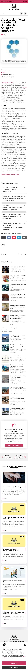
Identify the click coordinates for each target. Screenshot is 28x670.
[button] (25, 645)
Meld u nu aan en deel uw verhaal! (14, 430)
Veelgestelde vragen (8, 77)
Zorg (4, 34)
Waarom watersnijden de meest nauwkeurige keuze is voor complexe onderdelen (17, 317)
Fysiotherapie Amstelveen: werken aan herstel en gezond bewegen (17, 398)
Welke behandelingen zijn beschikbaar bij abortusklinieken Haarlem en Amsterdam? (14, 226)
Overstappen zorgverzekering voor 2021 (12, 581)
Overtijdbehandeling (8, 74)
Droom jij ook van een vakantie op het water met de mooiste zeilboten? (17, 410)
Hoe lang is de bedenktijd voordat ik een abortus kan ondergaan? (14, 216)
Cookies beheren (14, 667)
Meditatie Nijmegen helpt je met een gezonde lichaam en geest (13, 613)
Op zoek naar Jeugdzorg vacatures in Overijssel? (13, 518)
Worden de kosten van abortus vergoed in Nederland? (14, 189)
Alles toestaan (14, 663)
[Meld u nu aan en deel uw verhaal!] (14, 424)
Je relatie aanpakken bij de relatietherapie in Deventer (10, 549)
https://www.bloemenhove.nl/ (10, 174)
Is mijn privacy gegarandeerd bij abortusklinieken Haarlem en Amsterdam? (14, 198)
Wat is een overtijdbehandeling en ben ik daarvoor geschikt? (14, 207)
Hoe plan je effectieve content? (17, 355)
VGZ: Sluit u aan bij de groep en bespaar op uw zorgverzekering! (12, 486)
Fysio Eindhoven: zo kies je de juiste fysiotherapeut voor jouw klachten (17, 346)
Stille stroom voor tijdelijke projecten (10, 328)
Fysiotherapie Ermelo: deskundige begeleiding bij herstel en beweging (18, 286)
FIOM (3, 72)
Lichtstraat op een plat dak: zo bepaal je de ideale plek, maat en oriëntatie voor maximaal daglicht (18, 389)
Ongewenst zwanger (7, 82)
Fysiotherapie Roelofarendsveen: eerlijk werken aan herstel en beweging (18, 366)
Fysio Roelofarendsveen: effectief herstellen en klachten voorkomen (18, 377)
